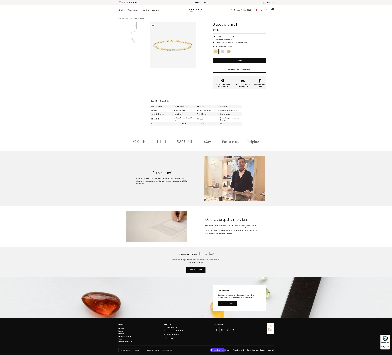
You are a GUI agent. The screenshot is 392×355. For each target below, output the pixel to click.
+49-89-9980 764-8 (201, 2)
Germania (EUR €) (125, 350)
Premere (121, 331)
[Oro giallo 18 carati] (216, 51)
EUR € (249, 10)
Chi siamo (121, 328)
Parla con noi (196, 270)
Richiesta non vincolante (239, 70)
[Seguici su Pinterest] (228, 330)
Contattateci (270, 2)
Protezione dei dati (239, 350)
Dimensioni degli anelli (125, 341)
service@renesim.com (171, 334)
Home (120, 18)
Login (266, 10)
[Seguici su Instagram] (222, 330)
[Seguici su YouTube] (233, 330)
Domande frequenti (124, 336)
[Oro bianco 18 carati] (222, 51)
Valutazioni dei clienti (259, 85)
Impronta (228, 350)
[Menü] (389, 336)
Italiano (256, 10)
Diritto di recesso (253, 350)
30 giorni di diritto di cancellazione (243, 85)
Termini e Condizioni (267, 350)
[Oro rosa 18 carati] (229, 51)
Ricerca (261, 10)
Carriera (121, 333)
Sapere (120, 339)
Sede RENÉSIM (169, 338)
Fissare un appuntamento (129, 2)
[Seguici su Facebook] (216, 330)
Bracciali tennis (127, 18)
